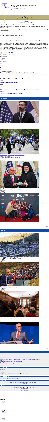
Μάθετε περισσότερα (3, 191)
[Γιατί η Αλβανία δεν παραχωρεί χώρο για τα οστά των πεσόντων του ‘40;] (19, 256)
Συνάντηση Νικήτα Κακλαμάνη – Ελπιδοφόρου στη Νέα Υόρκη (8, 188)
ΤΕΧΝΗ (5, 8)
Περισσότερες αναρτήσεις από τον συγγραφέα (6, 71)
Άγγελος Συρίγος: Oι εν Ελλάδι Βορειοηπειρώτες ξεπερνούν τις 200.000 (11, 93)
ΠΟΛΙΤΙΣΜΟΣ (4, 5)
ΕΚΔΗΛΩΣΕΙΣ (7, 7)
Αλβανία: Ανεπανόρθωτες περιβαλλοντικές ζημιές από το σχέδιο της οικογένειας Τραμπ (11, 361)
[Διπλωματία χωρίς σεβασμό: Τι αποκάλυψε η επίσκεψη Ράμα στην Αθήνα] (19, 316)
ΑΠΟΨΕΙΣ (3, 230)
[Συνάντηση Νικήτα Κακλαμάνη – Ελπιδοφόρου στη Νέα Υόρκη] (19, 187)
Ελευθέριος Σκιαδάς (2, 54)
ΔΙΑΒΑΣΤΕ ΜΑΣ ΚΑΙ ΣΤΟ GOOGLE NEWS (6, 52)
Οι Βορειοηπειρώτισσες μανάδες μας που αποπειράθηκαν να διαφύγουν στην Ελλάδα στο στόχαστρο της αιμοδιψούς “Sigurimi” (20, 89)
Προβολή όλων (46, 226)
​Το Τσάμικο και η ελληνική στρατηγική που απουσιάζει (7, 286)
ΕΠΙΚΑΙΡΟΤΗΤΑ (4, 3)
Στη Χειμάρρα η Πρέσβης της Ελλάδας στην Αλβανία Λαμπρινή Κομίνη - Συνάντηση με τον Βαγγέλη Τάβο (13, 370)
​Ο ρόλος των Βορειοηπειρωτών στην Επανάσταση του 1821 (9, 82)
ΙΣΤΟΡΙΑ (1, 84)
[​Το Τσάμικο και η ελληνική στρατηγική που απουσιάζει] (19, 285)
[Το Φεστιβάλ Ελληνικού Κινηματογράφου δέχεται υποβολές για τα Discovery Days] (19, 221)
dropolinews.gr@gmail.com (25, 383)
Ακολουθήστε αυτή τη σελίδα (15, 378)
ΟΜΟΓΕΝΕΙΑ (4, 4)
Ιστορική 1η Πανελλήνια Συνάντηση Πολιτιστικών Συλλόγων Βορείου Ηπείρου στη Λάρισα (14, 78)
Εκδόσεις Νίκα (7, 54)
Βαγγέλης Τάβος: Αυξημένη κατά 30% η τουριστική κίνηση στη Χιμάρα (9, 363)
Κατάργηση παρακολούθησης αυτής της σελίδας (6, 378)
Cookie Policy (4, 396)
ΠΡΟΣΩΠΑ (3, 418)
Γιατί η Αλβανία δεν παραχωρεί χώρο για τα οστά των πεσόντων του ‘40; (9, 257)
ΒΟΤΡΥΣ (15, 54)
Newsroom (12, 8)
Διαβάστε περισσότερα (3, 374)
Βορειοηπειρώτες (11, 54)
